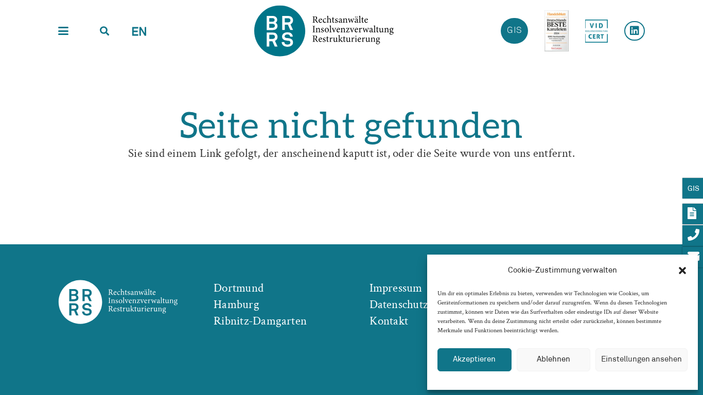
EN (139, 32)
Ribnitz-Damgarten (260, 321)
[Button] (634, 31)
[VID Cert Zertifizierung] (596, 31)
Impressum (396, 288)
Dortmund (238, 288)
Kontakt (389, 321)
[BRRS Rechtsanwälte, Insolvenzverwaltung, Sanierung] (324, 31)
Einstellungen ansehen (641, 359)
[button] (682, 270)
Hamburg (236, 304)
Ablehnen (553, 359)
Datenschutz (399, 304)
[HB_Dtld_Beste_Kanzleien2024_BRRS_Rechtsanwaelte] (556, 30)
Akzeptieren (474, 359)
